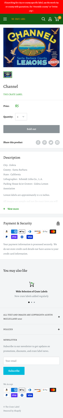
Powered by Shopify (12, 410)
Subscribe (13, 371)
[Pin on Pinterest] (44, 142)
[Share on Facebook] (38, 142)
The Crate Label (12, 94)
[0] (57, 19)
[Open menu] (5, 19)
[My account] (50, 19)
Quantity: (8, 116)
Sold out (31, 129)
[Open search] (43, 19)
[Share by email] (57, 142)
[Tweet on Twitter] (51, 142)
